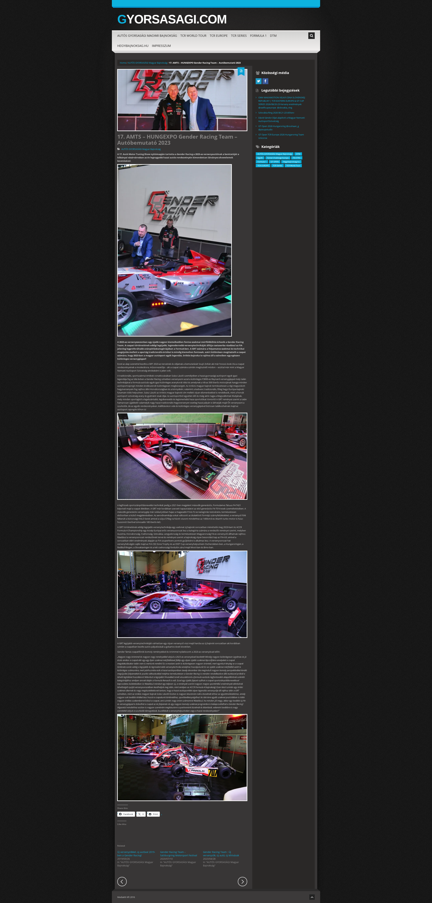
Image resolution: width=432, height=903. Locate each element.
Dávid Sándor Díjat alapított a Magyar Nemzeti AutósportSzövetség (281, 119)
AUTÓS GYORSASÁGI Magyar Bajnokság (147, 36)
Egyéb (260, 157)
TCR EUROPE (219, 36)
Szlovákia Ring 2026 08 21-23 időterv (276, 112)
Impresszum (161, 46)
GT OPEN (275, 161)
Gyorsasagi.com (172, 19)
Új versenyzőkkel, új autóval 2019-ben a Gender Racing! (136, 853)
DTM (273, 36)
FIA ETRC (297, 157)
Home (123, 62)
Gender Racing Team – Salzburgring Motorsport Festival (178, 853)
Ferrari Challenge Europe (278, 157)
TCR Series (239, 36)
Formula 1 (258, 36)
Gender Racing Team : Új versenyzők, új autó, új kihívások (221, 853)
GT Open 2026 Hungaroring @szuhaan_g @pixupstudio (278, 128)
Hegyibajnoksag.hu (132, 46)
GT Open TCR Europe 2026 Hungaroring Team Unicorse (281, 136)
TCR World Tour (193, 36)
